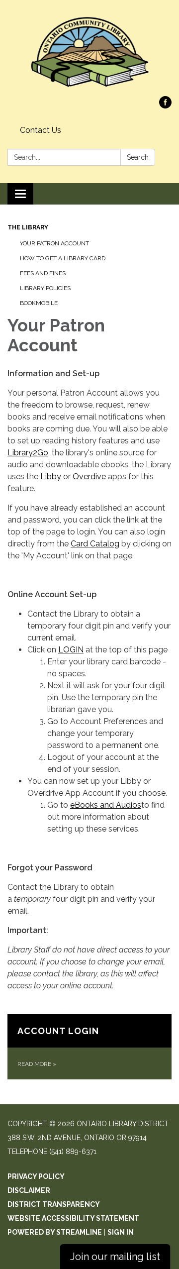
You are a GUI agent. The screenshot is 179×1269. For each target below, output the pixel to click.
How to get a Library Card (62, 258)
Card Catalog (95, 543)
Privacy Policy (36, 1176)
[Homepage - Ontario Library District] (89, 53)
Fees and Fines (43, 273)
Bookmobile (39, 303)
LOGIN (71, 649)
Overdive (89, 476)
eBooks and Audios (105, 805)
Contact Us (40, 130)
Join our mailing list (115, 1257)
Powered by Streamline (54, 1232)
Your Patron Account (54, 243)
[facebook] (165, 105)
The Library (27, 227)
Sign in (120, 1232)
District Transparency (53, 1204)
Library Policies (45, 288)
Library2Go (27, 452)
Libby (50, 476)
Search (138, 157)
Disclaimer (28, 1190)
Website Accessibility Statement (73, 1218)
